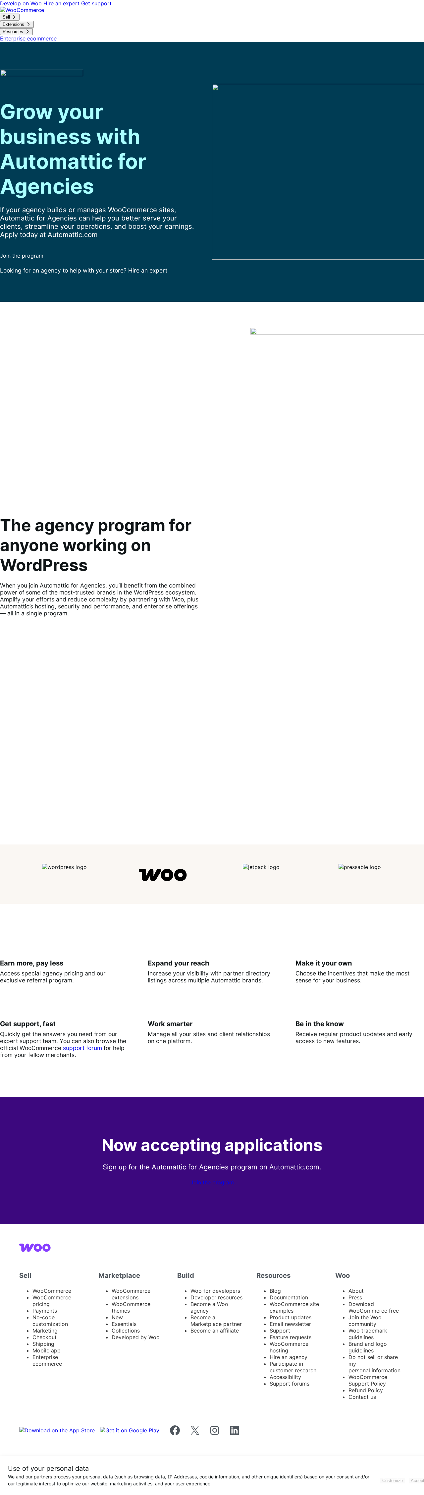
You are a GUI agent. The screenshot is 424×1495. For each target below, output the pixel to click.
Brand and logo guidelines (367, 1347)
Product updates (290, 1317)
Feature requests (290, 1337)
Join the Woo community (365, 1320)
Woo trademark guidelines (367, 1333)
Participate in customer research (293, 1367)
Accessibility (285, 1377)
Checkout (44, 1337)
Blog (275, 1290)
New (117, 1317)
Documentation (289, 1297)
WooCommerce (51, 1290)
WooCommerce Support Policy (367, 1380)
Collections (126, 1330)
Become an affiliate (214, 1330)
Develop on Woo (21, 3)
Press (355, 1297)
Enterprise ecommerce (47, 1360)
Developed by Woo (136, 1337)
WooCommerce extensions (131, 1294)
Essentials (124, 1324)
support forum (82, 1047)
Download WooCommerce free (373, 1307)
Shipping (43, 1343)
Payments (44, 1310)
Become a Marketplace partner (216, 1320)
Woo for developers (215, 1290)
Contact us (362, 1397)
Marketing (45, 1330)
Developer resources (216, 1297)
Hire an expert (62, 3)
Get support (96, 3)
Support (280, 1330)
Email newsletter (290, 1324)
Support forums (289, 1383)
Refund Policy (365, 1390)
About (356, 1290)
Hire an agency (288, 1357)
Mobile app (46, 1350)
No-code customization (50, 1320)
